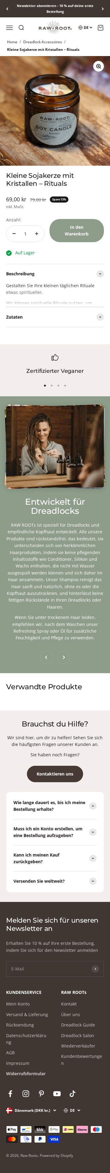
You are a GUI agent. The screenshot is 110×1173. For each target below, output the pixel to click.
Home (12, 41)
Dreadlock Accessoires (42, 41)
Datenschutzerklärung (26, 1039)
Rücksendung (20, 1025)
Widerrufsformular (26, 1073)
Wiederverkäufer (78, 1046)
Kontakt (69, 1004)
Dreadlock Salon (77, 1035)
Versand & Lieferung (27, 1014)
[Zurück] (7, 8)
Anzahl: (13, 220)
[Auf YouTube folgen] (57, 1094)
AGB (10, 1052)
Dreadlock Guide (78, 1025)
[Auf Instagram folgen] (26, 1094)
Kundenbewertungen (81, 1059)
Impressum (17, 1063)
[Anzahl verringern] (14, 234)
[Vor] (103, 8)
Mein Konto (18, 1004)
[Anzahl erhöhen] (36, 234)
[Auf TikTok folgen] (72, 1094)
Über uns (70, 1014)
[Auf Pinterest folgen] (41, 1094)
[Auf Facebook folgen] (10, 1094)
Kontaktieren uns (55, 774)
